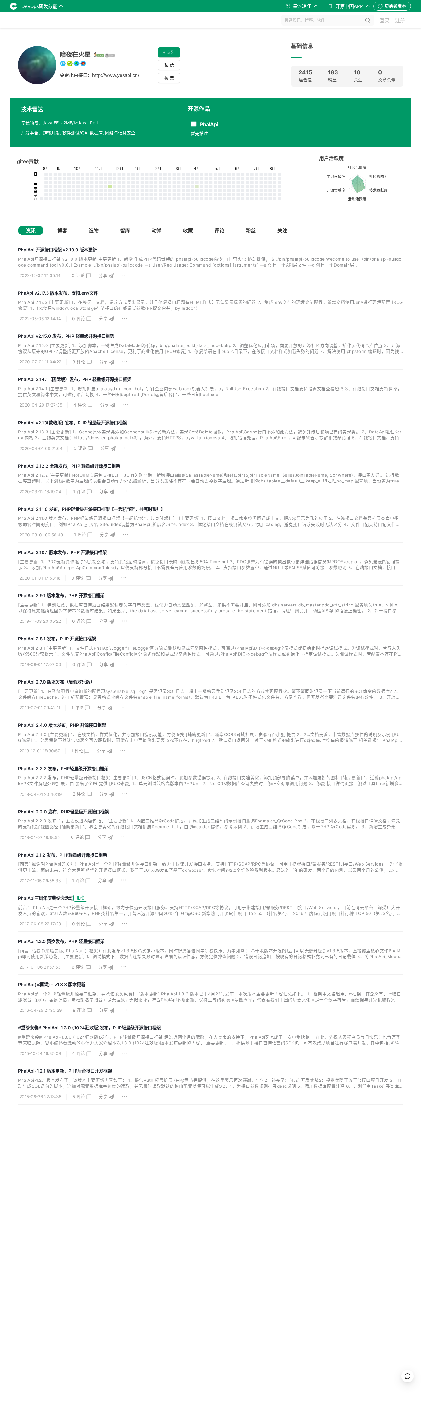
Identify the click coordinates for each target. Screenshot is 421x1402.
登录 (385, 20)
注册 (400, 20)
